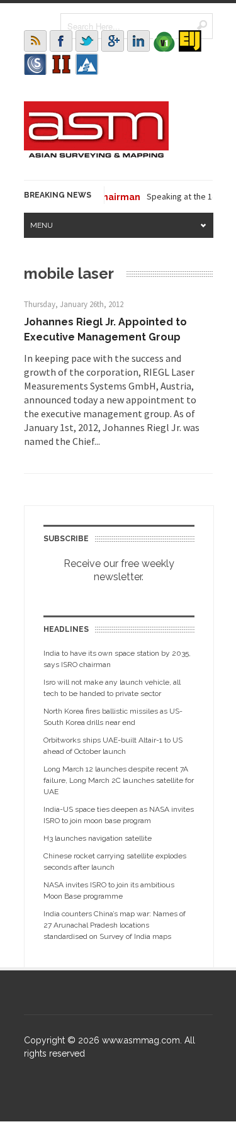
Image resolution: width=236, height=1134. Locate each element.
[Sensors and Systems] (35, 64)
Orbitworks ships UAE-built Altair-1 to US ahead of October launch (113, 746)
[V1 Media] (164, 41)
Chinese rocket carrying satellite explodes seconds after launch (114, 861)
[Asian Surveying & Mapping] (96, 154)
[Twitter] (87, 41)
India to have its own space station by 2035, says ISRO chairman (117, 659)
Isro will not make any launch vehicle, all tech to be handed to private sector (112, 688)
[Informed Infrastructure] (61, 64)
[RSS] (35, 41)
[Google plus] (112, 41)
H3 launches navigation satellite (97, 838)
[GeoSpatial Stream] (87, 64)
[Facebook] (61, 41)
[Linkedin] (138, 41)
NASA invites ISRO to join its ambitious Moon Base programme (108, 890)
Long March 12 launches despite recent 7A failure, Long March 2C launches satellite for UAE (118, 780)
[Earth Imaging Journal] (190, 41)
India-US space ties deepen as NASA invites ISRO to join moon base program (118, 815)
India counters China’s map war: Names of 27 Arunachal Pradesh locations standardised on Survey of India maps (114, 925)
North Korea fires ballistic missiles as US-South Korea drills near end (113, 717)
